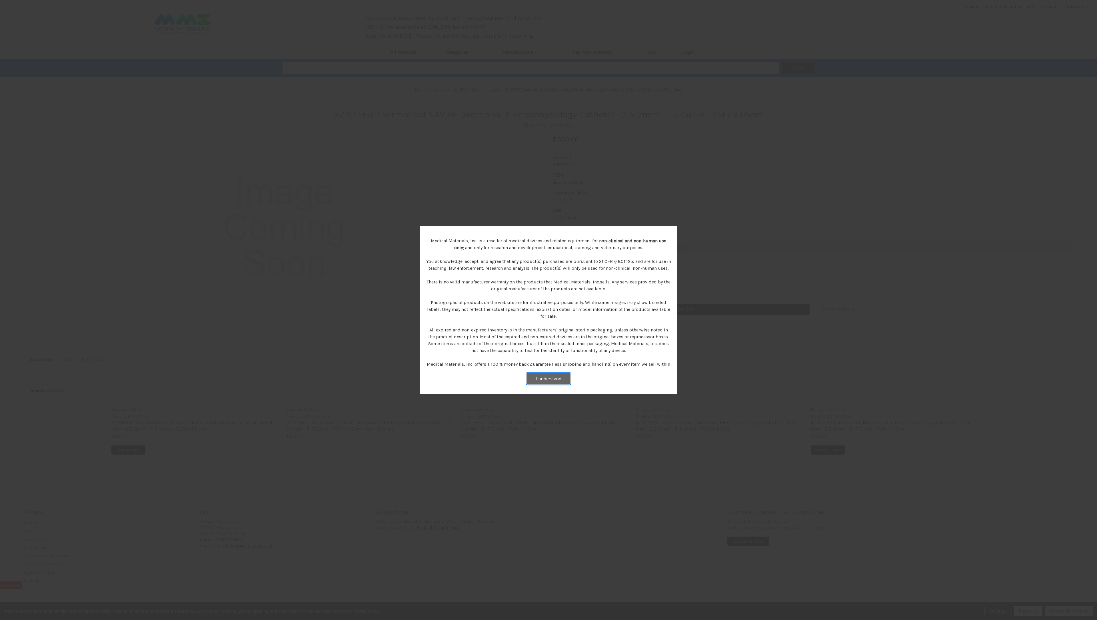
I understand (548, 378)
